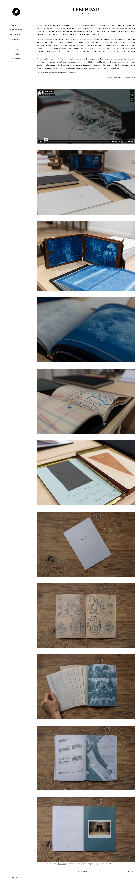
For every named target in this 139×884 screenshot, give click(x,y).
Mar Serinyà (62, 864)
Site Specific (16, 25)
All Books (82, 872)
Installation (16, 30)
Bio (16, 49)
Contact (16, 59)
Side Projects (16, 39)
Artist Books (16, 35)
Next (130, 872)
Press (16, 54)
